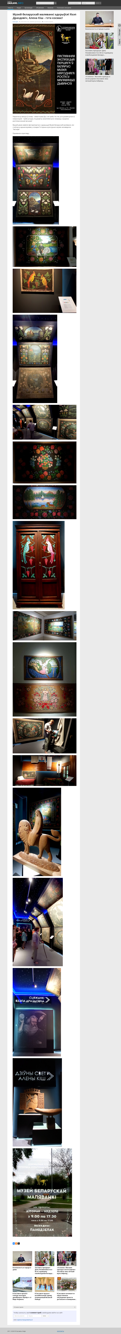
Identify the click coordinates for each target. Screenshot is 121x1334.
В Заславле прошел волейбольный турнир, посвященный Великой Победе (43, 1296)
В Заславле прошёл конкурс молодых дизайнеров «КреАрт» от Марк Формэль (22, 1296)
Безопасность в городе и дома (22, 1269)
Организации (28, 8)
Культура (15, 21)
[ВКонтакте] (14, 1243)
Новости (10, 8)
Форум (19, 8)
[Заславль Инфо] (17, 3)
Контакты (60, 1331)
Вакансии (50, 8)
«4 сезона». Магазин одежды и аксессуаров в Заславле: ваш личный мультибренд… (66, 1270)
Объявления (40, 8)
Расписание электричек (64, 8)
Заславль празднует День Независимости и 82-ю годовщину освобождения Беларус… (44, 1270)
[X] (19, 1243)
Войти (97, 3)
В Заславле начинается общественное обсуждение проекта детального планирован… (66, 1296)
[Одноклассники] (16, 1243)
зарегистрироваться (25, 1320)
